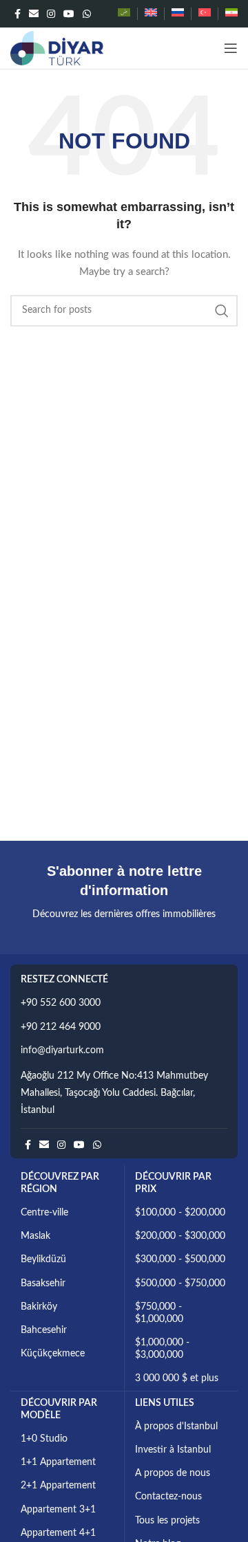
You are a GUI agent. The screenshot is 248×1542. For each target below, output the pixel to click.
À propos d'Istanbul (176, 1426)
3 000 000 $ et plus (176, 1378)
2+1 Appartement (58, 1485)
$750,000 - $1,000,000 (159, 1313)
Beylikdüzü (43, 1259)
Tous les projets (167, 1521)
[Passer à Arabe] (124, 13)
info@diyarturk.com (62, 1050)
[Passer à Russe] (178, 13)
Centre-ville (44, 1213)
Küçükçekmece (53, 1353)
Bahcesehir (44, 1330)
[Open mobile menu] (231, 48)
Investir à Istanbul (173, 1450)
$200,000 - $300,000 (180, 1236)
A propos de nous (172, 1473)
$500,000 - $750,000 (180, 1283)
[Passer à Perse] (231, 13)
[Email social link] (34, 14)
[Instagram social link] (51, 14)
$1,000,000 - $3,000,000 (162, 1349)
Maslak (35, 1236)
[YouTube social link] (69, 14)
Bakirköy (39, 1307)
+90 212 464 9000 (61, 1027)
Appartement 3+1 (58, 1510)
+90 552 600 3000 (61, 1003)
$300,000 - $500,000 (180, 1259)
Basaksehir (43, 1283)
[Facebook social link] (17, 14)
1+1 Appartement (58, 1462)
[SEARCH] (222, 311)
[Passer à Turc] (204, 13)
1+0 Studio (44, 1439)
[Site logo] (56, 48)
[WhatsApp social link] (87, 14)
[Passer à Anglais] (151, 13)
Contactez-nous (168, 1496)
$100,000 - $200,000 (180, 1213)
